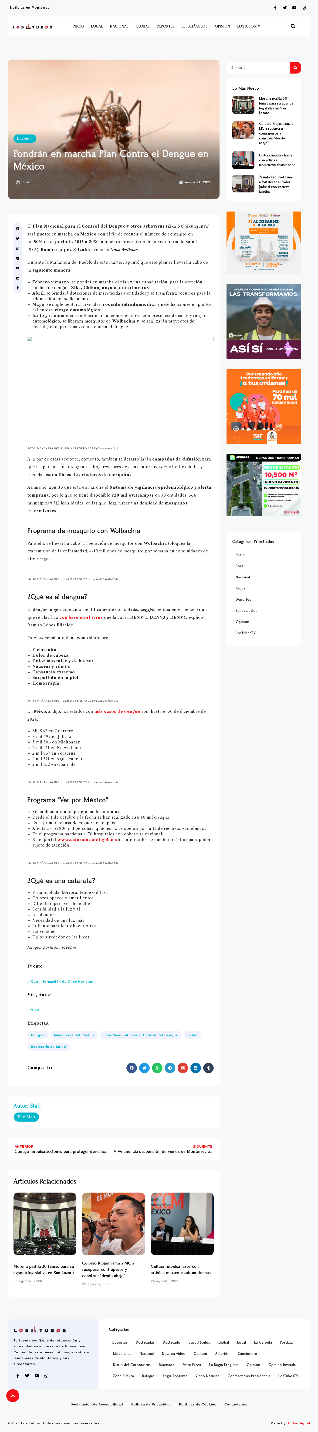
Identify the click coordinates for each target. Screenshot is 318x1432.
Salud (192, 1035)
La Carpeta (263, 1343)
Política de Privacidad (151, 1404)
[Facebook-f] (275, 7)
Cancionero (247, 1354)
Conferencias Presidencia (249, 1376)
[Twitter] (285, 7)
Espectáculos (195, 26)
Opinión (222, 26)
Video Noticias (208, 1376)
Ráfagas (148, 1376)
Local (97, 26)
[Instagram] (304, 7)
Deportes (166, 26)
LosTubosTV (248, 26)
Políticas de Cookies (197, 1404)
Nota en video (174, 1354)
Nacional (119, 26)
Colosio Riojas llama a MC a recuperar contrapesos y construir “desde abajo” (108, 1269)
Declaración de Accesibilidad (97, 1404)
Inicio (78, 26)
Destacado (171, 1343)
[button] (293, 26)
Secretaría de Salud (48, 1047)
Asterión (222, 1354)
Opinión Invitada (282, 1365)
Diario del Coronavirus (132, 1365)
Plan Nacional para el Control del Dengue (140, 1035)
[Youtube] (294, 7)
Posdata (286, 1343)
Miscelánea (122, 1354)
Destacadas (145, 1343)
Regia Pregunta (175, 1376)
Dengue (38, 1035)
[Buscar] (295, 68)
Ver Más (26, 1117)
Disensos (166, 1365)
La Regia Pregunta (224, 1365)
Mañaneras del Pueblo (74, 1035)
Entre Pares (192, 1365)
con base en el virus (80, 617)
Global (143, 26)
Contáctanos (235, 1404)
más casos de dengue (118, 711)
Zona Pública (123, 1376)
